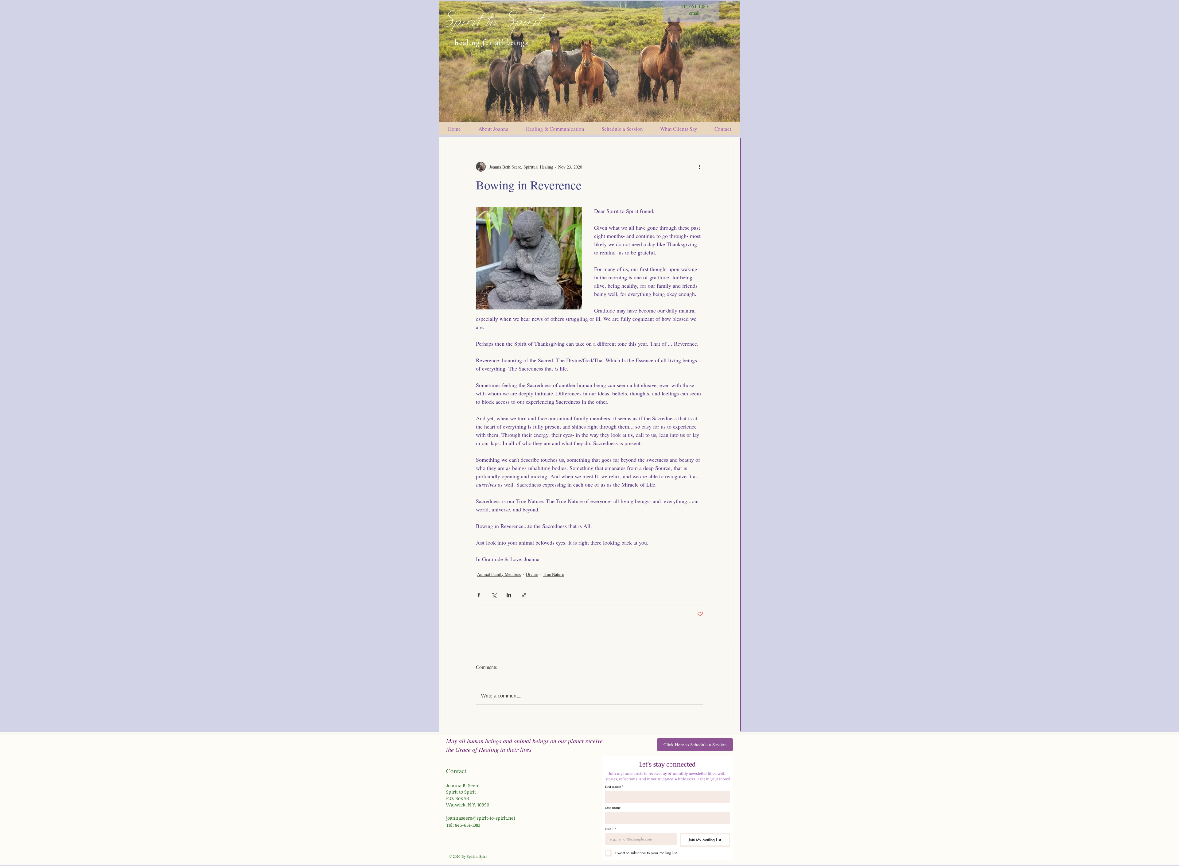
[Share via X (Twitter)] (494, 595)
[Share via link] (524, 595)
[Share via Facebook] (479, 595)
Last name (613, 808)
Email (610, 829)
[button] (622, 128)
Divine (532, 574)
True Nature (553, 574)
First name (614, 786)
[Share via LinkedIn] (509, 595)
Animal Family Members (499, 574)
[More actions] (699, 166)
